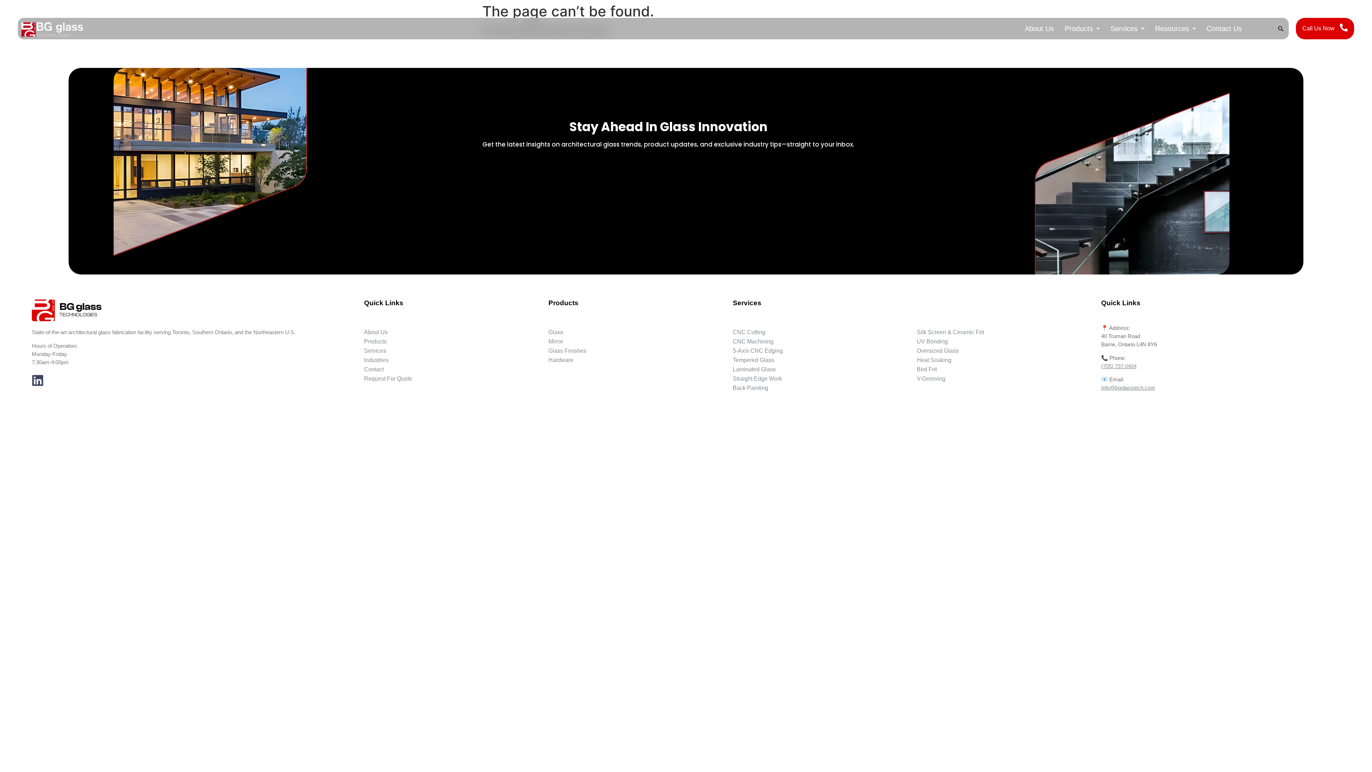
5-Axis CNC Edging (758, 351)
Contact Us (1224, 29)
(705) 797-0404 (1119, 366)
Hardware (560, 360)
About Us (1039, 29)
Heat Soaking (934, 360)
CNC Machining (753, 341)
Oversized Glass (938, 351)
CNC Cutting (749, 332)
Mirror (555, 341)
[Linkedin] (37, 380)
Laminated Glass (754, 369)
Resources (1172, 29)
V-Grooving (931, 379)
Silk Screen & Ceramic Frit (950, 332)
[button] (1082, 29)
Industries (376, 360)
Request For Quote (388, 379)
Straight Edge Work (757, 379)
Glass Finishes (567, 351)
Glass (555, 332)
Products (1079, 29)
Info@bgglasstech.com (1128, 388)
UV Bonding (932, 341)
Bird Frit (927, 369)
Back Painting (750, 388)
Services (1124, 29)
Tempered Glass (753, 360)
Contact (374, 369)
